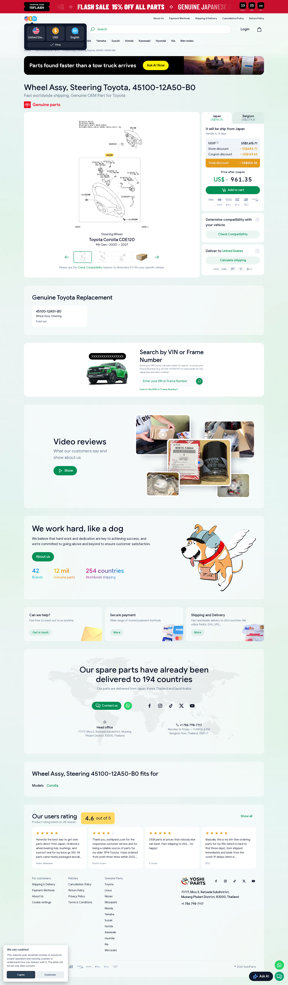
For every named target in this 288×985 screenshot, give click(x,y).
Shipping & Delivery (43, 884)
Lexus (108, 890)
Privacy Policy (76, 896)
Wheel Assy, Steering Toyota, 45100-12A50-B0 (89, 50)
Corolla (52, 786)
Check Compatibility (90, 267)
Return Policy (76, 890)
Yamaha (109, 914)
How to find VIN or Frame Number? (159, 389)
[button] (83, 257)
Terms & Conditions (80, 902)
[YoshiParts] (193, 881)
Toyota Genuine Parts (46, 50)
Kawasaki (110, 932)
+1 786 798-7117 (191, 725)
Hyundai (109, 938)
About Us (38, 896)
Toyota (109, 884)
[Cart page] (259, 29)
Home (27, 50)
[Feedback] (279, 976)
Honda (109, 926)
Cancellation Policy (79, 884)
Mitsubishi (111, 902)
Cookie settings (41, 902)
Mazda (109, 908)
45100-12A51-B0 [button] (48, 311)
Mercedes (111, 950)
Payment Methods (43, 890)
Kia (106, 944)
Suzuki (108, 920)
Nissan (109, 896)
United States (232, 251)
